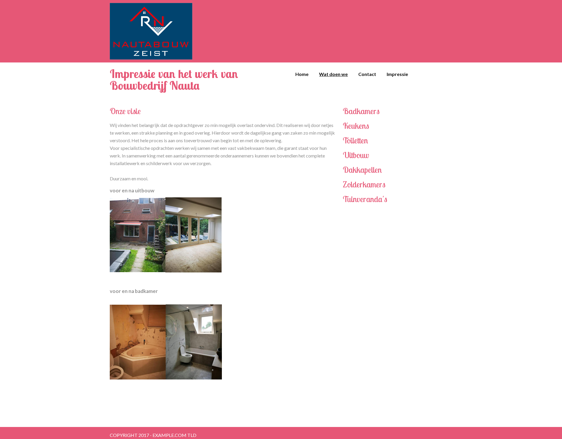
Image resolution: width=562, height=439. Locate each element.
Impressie (397, 74)
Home (302, 74)
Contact (367, 74)
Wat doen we (333, 74)
